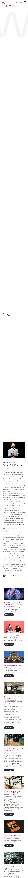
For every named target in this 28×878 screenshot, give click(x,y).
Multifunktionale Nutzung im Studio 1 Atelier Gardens (13, 749)
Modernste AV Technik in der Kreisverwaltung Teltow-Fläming (12, 792)
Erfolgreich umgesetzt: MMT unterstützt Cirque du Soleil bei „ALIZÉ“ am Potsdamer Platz (12, 604)
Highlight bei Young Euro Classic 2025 (13, 666)
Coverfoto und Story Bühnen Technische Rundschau (12, 836)
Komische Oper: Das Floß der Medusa (12, 867)
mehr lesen (9, 614)
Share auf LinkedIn (11, 575)
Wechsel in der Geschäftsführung (13, 636)
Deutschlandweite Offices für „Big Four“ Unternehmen (13, 697)
